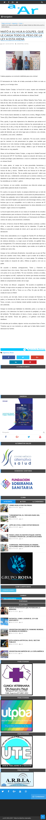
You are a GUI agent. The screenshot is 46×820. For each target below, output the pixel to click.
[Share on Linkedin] (15, 362)
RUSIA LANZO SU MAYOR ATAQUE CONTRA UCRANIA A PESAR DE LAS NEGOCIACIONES (25, 535)
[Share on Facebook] (8, 357)
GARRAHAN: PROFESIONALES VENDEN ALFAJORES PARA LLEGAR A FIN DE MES (24, 545)
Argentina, (20, 43)
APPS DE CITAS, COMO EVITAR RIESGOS (24, 525)
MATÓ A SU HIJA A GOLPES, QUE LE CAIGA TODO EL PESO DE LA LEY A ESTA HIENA (22, 35)
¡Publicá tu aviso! (8, 590)
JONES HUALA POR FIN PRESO (20, 505)
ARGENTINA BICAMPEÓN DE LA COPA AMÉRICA (26, 651)
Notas (20, 23)
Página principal (6, 23)
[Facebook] (6, 437)
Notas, (26, 43)
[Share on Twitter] (23, 357)
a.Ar (4, 818)
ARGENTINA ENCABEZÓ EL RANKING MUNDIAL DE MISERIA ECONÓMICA (26, 630)
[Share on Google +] (37, 357)
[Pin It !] (30, 362)
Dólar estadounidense (10, 599)
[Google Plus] (17, 437)
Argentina (15, 23)
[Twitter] (28, 437)
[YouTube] (40, 437)
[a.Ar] (23, 9)
